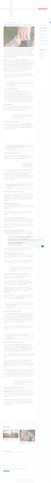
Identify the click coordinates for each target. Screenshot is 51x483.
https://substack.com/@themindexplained (15, 243)
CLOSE (42, 246)
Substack (29, 236)
